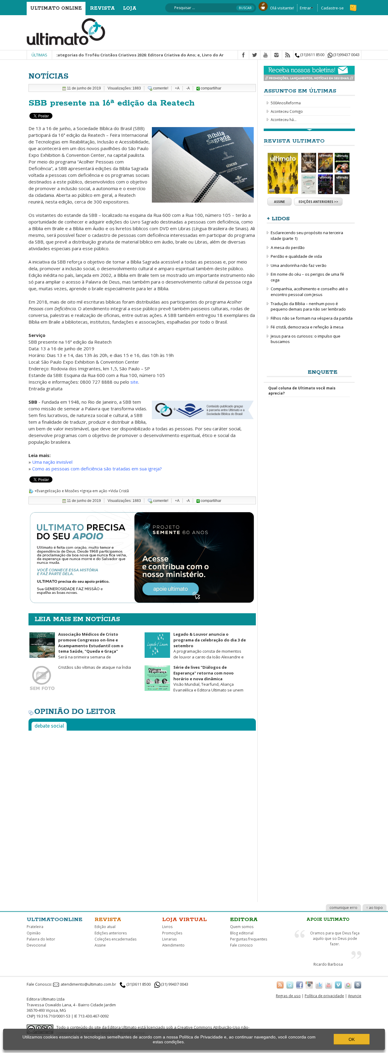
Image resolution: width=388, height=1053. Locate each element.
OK (352, 1039)
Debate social (49, 725)
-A (188, 88)
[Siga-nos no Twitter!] (289, 985)
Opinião (34, 933)
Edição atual (105, 926)
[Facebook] (243, 55)
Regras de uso (288, 995)
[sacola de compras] (354, 5)
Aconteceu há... (283, 119)
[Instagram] (276, 55)
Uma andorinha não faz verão (298, 265)
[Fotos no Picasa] (348, 985)
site (134, 382)
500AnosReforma (286, 102)
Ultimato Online (56, 8)
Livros (167, 926)
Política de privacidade (324, 995)
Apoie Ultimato (328, 919)
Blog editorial (241, 933)
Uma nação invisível (52, 462)
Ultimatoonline (54, 919)
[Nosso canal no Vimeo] (338, 985)
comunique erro (343, 907)
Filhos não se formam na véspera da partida (312, 318)
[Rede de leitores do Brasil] (319, 985)
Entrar (305, 8)
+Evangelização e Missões (57, 490)
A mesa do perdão (288, 247)
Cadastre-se (332, 8)
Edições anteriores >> (318, 202)
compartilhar (210, 88)
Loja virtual (184, 919)
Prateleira (35, 926)
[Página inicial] (66, 31)
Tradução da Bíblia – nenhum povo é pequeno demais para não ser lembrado (308, 306)
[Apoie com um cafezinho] (263, 5)
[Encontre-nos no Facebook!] (299, 985)
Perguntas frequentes (248, 939)
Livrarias (169, 939)
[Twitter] (254, 55)
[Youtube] (265, 55)
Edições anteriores (111, 933)
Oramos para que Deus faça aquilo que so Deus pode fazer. (335, 938)
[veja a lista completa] (309, 130)
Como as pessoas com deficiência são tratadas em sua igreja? (97, 469)
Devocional (36, 945)
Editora (244, 919)
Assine (279, 202)
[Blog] (357, 985)
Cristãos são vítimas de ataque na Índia (94, 667)
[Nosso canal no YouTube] (328, 985)
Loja (129, 8)
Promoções (172, 933)
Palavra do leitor (41, 939)
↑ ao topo (374, 907)
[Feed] (287, 55)
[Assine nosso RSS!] (280, 985)
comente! (160, 88)
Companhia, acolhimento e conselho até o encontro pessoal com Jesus (309, 291)
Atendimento (173, 945)
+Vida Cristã (118, 490)
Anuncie (354, 995)
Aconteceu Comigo (287, 111)
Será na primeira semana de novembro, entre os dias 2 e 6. (75, 648)
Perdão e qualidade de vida (296, 256)
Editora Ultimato (122, 1027)
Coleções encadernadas (115, 939)
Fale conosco (241, 945)
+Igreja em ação (93, 490)
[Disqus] (142, 811)
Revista (102, 8)
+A (177, 88)
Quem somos (241, 926)
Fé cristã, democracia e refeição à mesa (307, 327)
